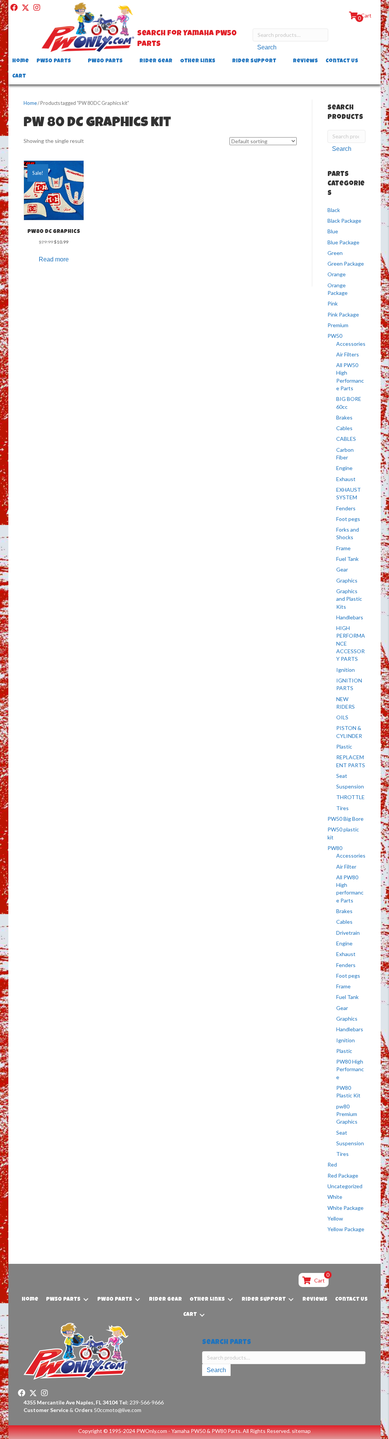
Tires (342, 808)
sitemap (301, 1431)
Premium (337, 325)
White (334, 1197)
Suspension (350, 786)
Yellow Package (345, 1229)
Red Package (342, 1175)
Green (335, 253)
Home (30, 103)
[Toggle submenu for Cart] (31, 76)
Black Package (344, 220)
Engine (344, 468)
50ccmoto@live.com (117, 1410)
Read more (54, 259)
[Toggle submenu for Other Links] (220, 61)
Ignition (345, 669)
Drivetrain (348, 932)
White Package (345, 1208)
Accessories (350, 343)
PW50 (334, 335)
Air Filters (347, 354)
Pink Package (343, 314)
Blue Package (343, 242)
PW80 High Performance (350, 1069)
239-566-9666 (141, 1402)
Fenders (346, 508)
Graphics (346, 580)
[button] (14, 7)
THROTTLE (350, 797)
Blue (332, 231)
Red (332, 1164)
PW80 (334, 848)
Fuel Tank (347, 559)
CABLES (346, 438)
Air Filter (346, 866)
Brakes (344, 417)
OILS (342, 717)
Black (333, 210)
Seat (341, 776)
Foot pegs (348, 519)
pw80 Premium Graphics (346, 1114)
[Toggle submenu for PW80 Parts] (128, 61)
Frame (343, 548)
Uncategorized (344, 1186)
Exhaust (346, 479)
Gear (342, 569)
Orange (336, 274)
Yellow (335, 1218)
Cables (344, 428)
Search (267, 47)
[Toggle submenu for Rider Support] (281, 61)
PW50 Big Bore (345, 818)
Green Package (345, 263)
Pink (332, 303)
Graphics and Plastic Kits (349, 599)
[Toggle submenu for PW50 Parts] (76, 61)
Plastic (344, 746)
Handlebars (349, 617)
